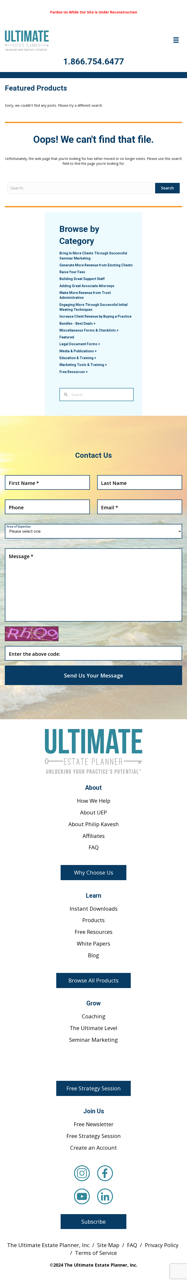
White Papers (93, 943)
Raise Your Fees (72, 272)
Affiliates (94, 835)
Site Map (108, 1245)
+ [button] (94, 323)
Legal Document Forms (79, 344)
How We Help (93, 800)
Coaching (93, 1016)
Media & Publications (78, 351)
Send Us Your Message (93, 675)
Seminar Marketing (93, 1039)
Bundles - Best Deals (77, 323)
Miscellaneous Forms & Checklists (89, 330)
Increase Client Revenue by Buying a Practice (95, 316)
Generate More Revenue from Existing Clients (96, 265)
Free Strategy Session (93, 1135)
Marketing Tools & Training (83, 365)
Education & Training (77, 358)
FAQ (94, 847)
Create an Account (93, 1147)
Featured (66, 337)
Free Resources (73, 372)
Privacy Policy (161, 1245)
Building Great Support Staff (82, 279)
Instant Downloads (94, 908)
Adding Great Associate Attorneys (86, 286)
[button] (93, 872)
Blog (93, 955)
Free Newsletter (93, 1124)
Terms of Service (96, 1252)
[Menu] (176, 40)
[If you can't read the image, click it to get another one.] (31, 633)
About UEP (93, 812)
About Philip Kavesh (93, 824)
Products (93, 920)
